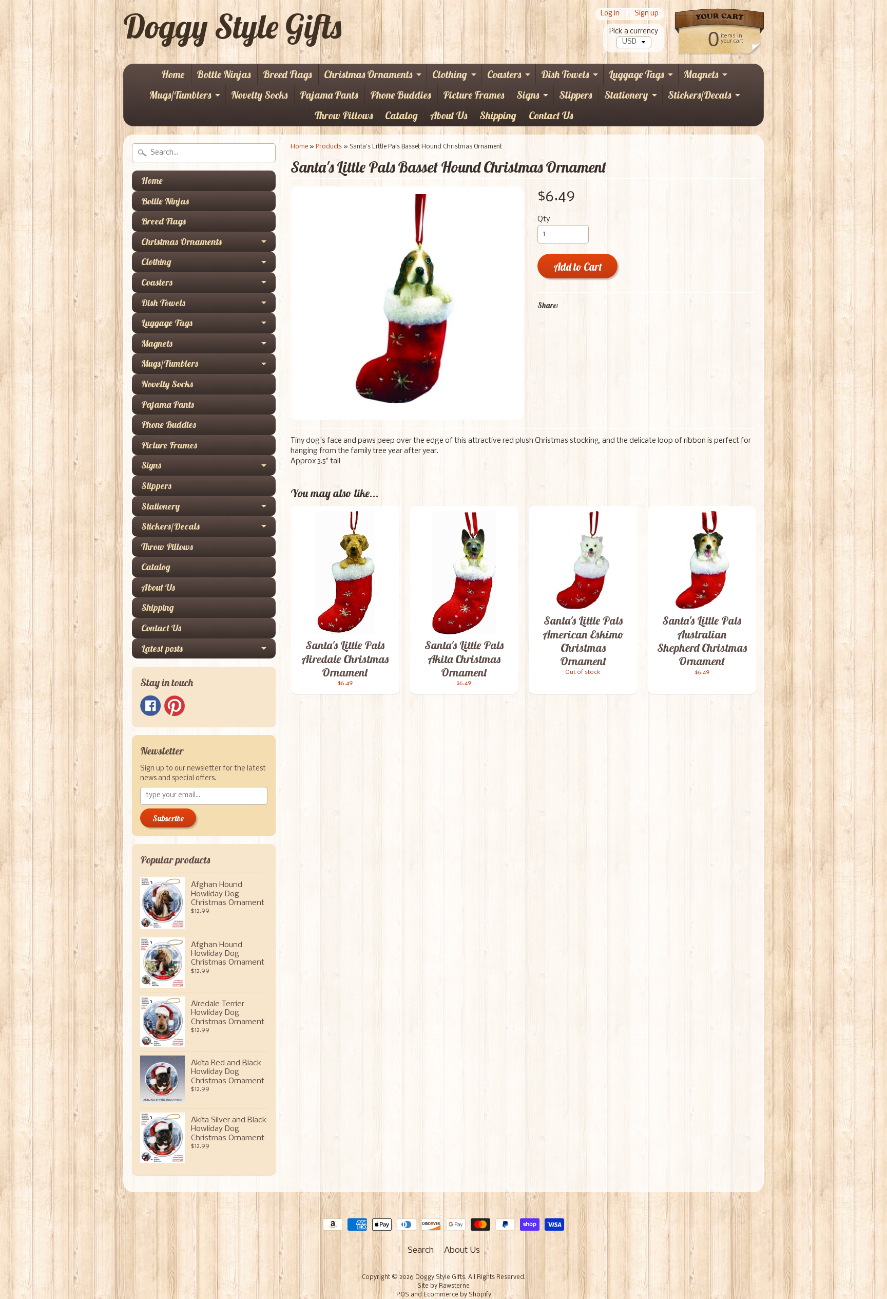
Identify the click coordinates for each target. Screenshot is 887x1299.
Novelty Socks (259, 94)
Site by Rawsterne (443, 1286)
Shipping (497, 115)
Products (329, 146)
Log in (610, 14)
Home (172, 74)
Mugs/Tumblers (180, 94)
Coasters (504, 74)
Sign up (646, 14)
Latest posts (162, 648)
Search (421, 1250)
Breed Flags (287, 74)
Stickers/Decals (699, 94)
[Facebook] (150, 705)
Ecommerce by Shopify (457, 1295)
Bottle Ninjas (223, 74)
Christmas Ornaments (368, 74)
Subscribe (168, 818)
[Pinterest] (174, 705)
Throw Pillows (344, 115)
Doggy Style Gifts (232, 26)
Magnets (701, 74)
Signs (527, 94)
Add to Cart (577, 266)
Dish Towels (565, 74)
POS (402, 1295)
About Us (448, 115)
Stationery (626, 94)
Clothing (449, 74)
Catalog (401, 115)
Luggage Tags (636, 74)
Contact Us (551, 115)
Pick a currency (633, 31)
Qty (543, 219)
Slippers (575, 94)
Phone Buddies (400, 94)
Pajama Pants (329, 94)
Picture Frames (473, 94)
